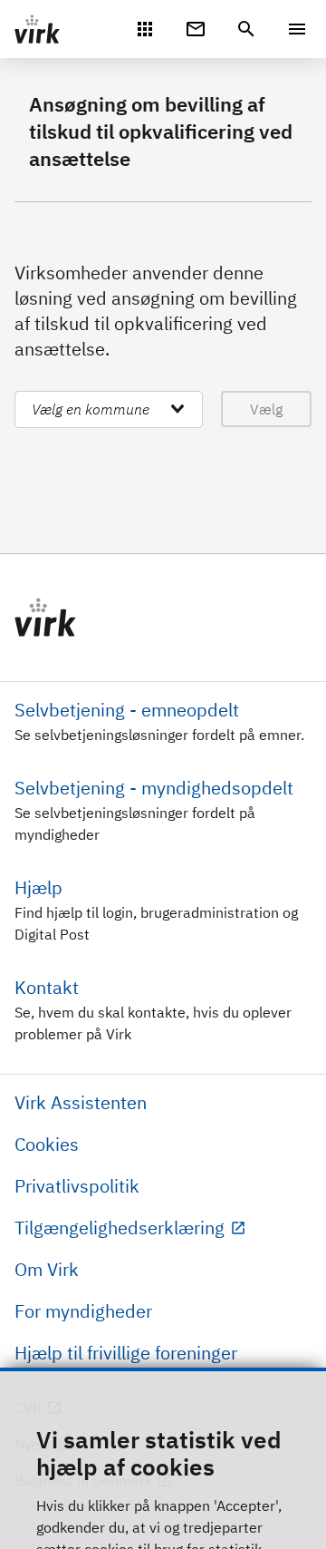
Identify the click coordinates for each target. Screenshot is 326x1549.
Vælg (266, 409)
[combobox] (108, 409)
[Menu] (297, 29)
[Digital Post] (195, 27)
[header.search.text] (246, 27)
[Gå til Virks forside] (163, 618)
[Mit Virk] (145, 27)
